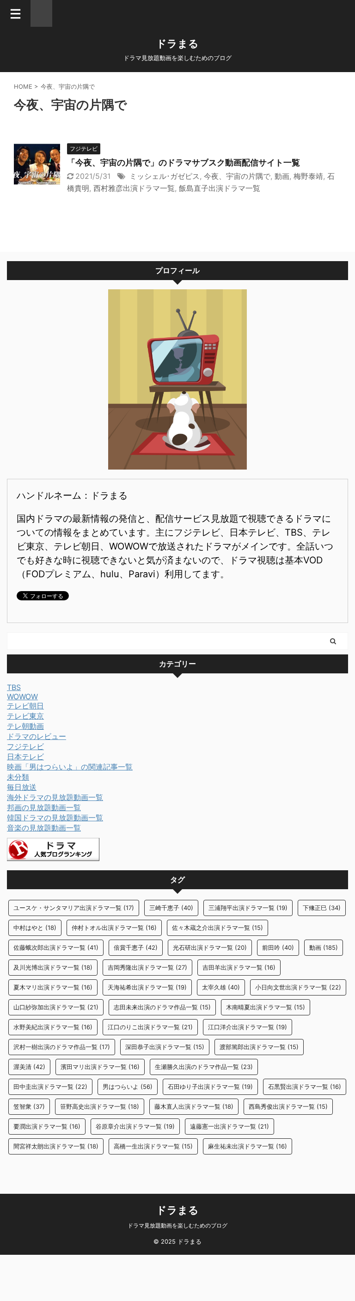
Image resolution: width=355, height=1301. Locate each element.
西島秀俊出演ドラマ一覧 (288, 1106)
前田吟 (278, 947)
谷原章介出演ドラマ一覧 (135, 1126)
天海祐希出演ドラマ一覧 (147, 987)
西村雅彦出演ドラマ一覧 (134, 188)
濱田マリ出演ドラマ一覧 (100, 1066)
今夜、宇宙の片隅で (237, 176)
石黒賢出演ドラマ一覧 (304, 1086)
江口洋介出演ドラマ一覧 (247, 1027)
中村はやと (34, 927)
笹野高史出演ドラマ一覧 (99, 1106)
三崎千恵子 (171, 907)
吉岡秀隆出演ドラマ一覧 (147, 967)
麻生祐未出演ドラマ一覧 (247, 1146)
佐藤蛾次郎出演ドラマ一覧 (55, 947)
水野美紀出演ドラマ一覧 (52, 1027)
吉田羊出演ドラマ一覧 (238, 967)
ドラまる (177, 43)
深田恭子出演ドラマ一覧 (164, 1047)
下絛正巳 (322, 907)
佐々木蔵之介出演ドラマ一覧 (217, 927)
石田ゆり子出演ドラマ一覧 (210, 1086)
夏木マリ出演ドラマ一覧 (52, 987)
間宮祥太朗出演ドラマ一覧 (55, 1146)
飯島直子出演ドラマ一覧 (219, 188)
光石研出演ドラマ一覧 (210, 947)
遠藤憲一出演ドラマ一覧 (229, 1126)
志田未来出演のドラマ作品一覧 (162, 1007)
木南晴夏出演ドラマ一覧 (265, 1007)
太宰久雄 (221, 987)
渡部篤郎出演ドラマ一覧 (259, 1047)
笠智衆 (29, 1106)
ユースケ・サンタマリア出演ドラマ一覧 (73, 907)
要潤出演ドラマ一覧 (46, 1126)
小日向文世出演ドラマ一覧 (298, 987)
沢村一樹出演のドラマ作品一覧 (61, 1047)
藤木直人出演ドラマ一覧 (193, 1106)
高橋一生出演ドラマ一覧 (153, 1146)
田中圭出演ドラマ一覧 (50, 1086)
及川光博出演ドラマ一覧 (52, 967)
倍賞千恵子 (136, 947)
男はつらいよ (128, 1086)
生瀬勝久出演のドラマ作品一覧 (204, 1066)
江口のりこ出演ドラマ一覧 (150, 1027)
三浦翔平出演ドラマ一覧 (248, 907)
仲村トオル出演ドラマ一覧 (114, 927)
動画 (282, 176)
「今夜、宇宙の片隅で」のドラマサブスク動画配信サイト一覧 (183, 162)
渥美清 (29, 1066)
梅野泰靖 (308, 176)
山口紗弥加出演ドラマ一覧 (55, 1007)
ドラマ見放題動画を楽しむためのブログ (177, 1225)
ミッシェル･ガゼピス (164, 176)
